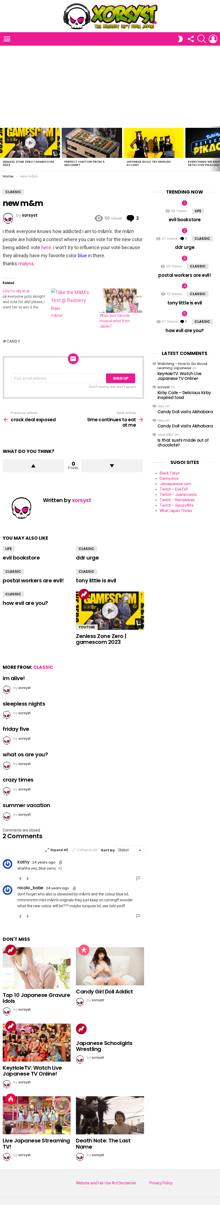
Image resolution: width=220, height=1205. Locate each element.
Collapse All (87, 850)
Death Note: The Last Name (103, 1143)
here (46, 247)
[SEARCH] (201, 39)
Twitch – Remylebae (177, 500)
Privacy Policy (161, 1183)
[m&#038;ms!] (72, 300)
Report (138, 878)
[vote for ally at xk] (27, 299)
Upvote (33, 465)
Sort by (108, 850)
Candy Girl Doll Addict (104, 991)
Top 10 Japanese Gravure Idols (36, 998)
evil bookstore (21, 557)
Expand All (59, 850)
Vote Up (20, 878)
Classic (86, 548)
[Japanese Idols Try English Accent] (154, 143)
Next (217, 148)
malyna (26, 263)
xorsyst (163, 387)
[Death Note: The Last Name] (110, 1115)
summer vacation (26, 805)
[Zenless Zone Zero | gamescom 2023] (30, 143)
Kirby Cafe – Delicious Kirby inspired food (184, 395)
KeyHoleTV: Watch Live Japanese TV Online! (32, 1071)
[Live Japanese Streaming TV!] (37, 1115)
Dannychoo (169, 478)
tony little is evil (96, 580)
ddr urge (87, 557)
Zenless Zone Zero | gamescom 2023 (28, 163)
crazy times (18, 779)
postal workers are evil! (33, 580)
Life (8, 548)
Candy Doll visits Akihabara (185, 412)
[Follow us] (190, 39)
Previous (2, 148)
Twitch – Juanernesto (178, 494)
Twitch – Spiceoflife (176, 505)
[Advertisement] (110, 86)
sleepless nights (24, 703)
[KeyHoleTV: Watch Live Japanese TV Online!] (37, 1042)
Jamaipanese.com (175, 484)
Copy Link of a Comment (60, 862)
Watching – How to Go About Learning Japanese (182, 366)
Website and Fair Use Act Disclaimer (106, 1183)
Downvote (112, 465)
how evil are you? (25, 603)
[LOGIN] (213, 39)
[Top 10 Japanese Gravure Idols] (37, 968)
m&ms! (57, 315)
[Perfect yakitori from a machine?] (92, 143)
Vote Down (27, 878)
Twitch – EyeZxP (174, 489)
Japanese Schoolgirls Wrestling (104, 1046)
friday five (16, 729)
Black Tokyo (170, 473)
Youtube (87, 627)
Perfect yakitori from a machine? (84, 163)
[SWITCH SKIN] (180, 39)
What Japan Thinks (176, 511)
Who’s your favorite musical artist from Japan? (115, 320)
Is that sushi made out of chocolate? (183, 442)
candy (13, 341)
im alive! (14, 678)
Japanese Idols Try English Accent (148, 163)
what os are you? (25, 754)
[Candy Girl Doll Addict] (110, 966)
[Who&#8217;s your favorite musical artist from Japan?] (121, 300)
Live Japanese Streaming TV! (36, 1143)
